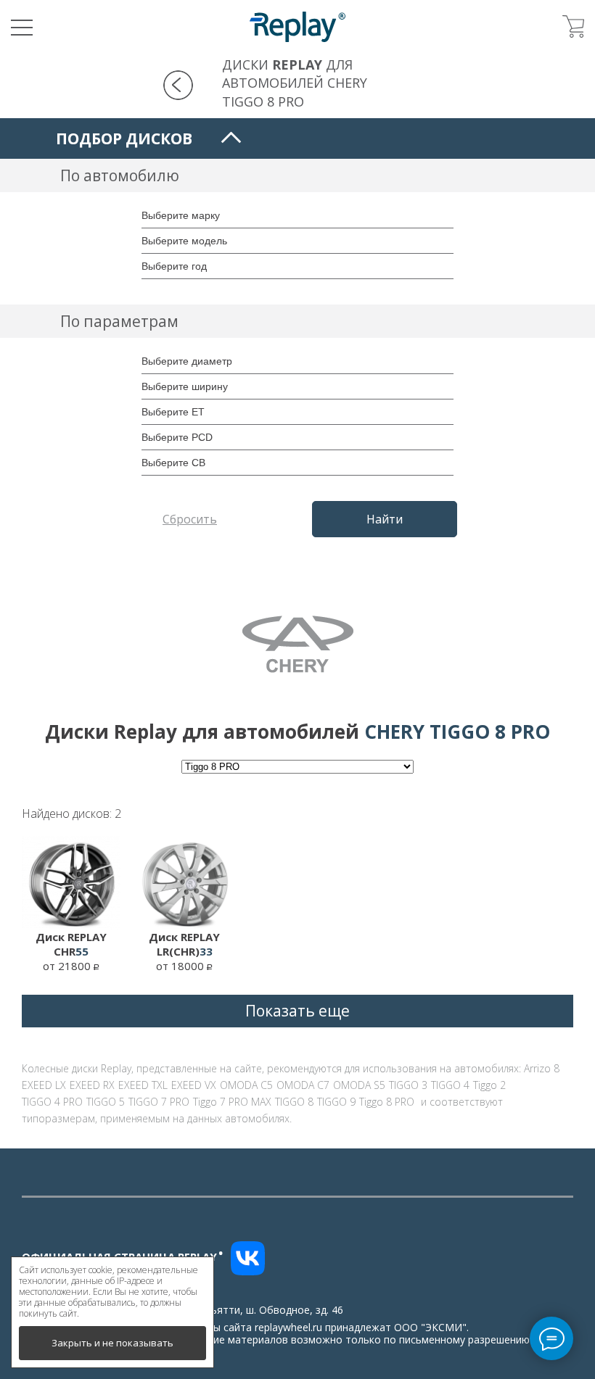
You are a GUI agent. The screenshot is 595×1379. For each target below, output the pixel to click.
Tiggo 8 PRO (386, 1102)
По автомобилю (119, 175)
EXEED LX (44, 1085)
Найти (384, 519)
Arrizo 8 (541, 1068)
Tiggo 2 (489, 1085)
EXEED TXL (143, 1085)
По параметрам (119, 321)
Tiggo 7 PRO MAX (232, 1102)
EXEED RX (92, 1085)
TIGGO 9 (336, 1102)
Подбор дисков (124, 138)
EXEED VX (193, 1085)
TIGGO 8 (294, 1102)
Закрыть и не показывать (112, 1342)
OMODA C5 (246, 1085)
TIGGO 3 (408, 1085)
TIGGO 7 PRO (158, 1102)
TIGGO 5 (105, 1102)
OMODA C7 (302, 1085)
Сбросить (190, 519)
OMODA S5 (359, 1085)
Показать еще (297, 1011)
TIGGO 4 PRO (52, 1102)
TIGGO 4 (450, 1085)
